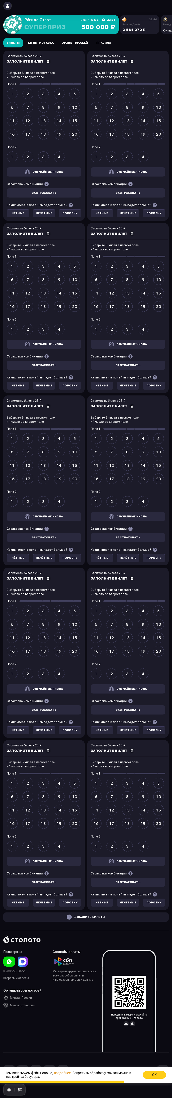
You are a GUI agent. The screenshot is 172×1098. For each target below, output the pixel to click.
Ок (154, 1075)
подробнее (62, 1073)
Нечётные (44, 213)
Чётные (18, 213)
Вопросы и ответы (16, 978)
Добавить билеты (89, 917)
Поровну (70, 213)
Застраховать (44, 192)
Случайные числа (48, 171)
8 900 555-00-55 (14, 971)
